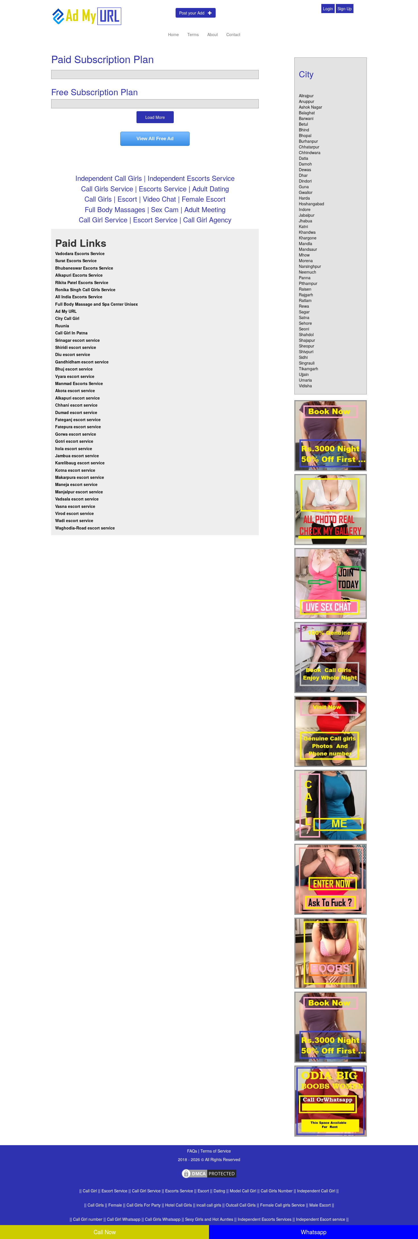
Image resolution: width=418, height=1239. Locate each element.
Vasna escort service (75, 506)
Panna (305, 277)
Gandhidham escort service (82, 362)
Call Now (105, 1232)
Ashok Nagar (310, 107)
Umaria (305, 380)
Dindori (305, 181)
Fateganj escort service (78, 419)
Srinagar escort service (77, 340)
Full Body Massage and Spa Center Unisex (96, 304)
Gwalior (306, 192)
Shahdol (306, 334)
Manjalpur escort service (79, 492)
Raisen (305, 289)
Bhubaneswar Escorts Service (84, 268)
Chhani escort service (76, 405)
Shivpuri (306, 351)
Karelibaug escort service (80, 463)
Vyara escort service (74, 376)
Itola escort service (73, 448)
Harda (304, 198)
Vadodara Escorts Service (80, 253)
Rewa (304, 306)
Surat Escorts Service (76, 260)
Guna (304, 186)
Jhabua (305, 221)
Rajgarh (306, 294)
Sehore (305, 323)
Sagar (304, 312)
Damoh (305, 164)
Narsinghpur (310, 266)
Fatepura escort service (78, 426)
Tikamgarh (308, 368)
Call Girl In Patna (71, 333)
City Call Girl (67, 318)
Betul (303, 124)
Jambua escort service (77, 455)
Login (328, 8)
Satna (304, 317)
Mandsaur (308, 249)
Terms (193, 34)
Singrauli (306, 363)
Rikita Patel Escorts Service (81, 282)
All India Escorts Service (78, 296)
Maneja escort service (76, 484)
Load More (155, 117)
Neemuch (307, 272)
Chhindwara (309, 152)
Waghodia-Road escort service (85, 528)
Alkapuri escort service (77, 398)
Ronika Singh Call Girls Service (85, 289)
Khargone (307, 238)
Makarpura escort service (79, 477)
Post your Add (193, 13)
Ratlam (305, 300)
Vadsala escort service (77, 499)
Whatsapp (313, 1232)
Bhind (304, 130)
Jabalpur (306, 215)
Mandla (305, 243)
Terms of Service (215, 1151)
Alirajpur (306, 95)
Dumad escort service (76, 412)
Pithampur (308, 283)
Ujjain (304, 374)
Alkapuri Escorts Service (79, 275)
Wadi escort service (74, 520)
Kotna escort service (75, 470)
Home (173, 34)
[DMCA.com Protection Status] (209, 1173)
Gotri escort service (74, 441)
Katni (303, 226)
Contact (233, 34)
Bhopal (305, 135)
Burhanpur (308, 141)
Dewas (305, 169)
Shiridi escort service (75, 347)
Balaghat (307, 112)
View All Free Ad (154, 138)
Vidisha (305, 385)
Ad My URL (66, 311)
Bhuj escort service (74, 369)
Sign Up (345, 8)
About (212, 34)
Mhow (304, 255)
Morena (306, 260)
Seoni (304, 329)
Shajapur (307, 340)
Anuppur (306, 101)
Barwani (306, 118)
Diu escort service (72, 354)
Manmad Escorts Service (79, 383)
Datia (303, 158)
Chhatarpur (309, 147)
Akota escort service (75, 390)
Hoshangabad (311, 203)
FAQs (192, 1151)
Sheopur (306, 346)
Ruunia (62, 325)
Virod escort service (74, 513)
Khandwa (307, 232)
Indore (305, 209)
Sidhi (303, 357)
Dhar (303, 175)
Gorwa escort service (75, 434)
